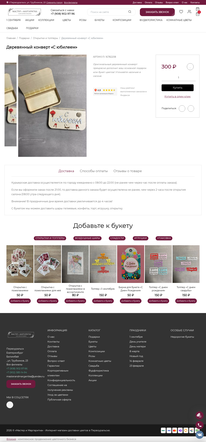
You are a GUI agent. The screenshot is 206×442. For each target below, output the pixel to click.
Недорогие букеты (182, 336)
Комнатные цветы (179, 20)
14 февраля (136, 360)
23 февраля (137, 365)
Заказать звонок (21, 384)
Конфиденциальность (61, 380)
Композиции (122, 20)
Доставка (137, 2)
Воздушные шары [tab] (87, 238)
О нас (184, 2)
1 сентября (13, 20)
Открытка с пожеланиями (20, 289)
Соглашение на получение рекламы (60, 387)
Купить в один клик (177, 96)
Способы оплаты (94, 171)
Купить (177, 87)
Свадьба (12, 28)
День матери (138, 346)
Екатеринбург (14, 352)
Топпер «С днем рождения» (158, 289)
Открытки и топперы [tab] (50, 238)
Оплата (148, 2)
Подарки (32, 28)
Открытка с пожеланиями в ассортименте (75, 289)
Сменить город (54, 2)
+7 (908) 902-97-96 (63, 14)
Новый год (136, 356)
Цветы (67, 20)
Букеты (100, 20)
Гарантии (53, 365)
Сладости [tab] (117, 238)
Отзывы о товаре (127, 171)
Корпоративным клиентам (57, 373)
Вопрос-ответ (172, 2)
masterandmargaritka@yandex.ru (25, 376)
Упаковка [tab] (164, 238)
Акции (29, 20)
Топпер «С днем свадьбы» (186, 289)
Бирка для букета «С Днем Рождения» (131, 289)
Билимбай (12, 356)
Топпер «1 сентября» (103, 288)
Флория (11, 439)
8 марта (134, 351)
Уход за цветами (57, 394)
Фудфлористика (151, 20)
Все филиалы (70, 2)
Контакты (195, 2)
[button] (196, 270)
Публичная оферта (59, 399)
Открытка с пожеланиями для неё (47, 289)
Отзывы (159, 2)
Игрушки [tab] (140, 238)
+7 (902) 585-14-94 (16, 372)
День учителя (138, 341)
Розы (83, 20)
